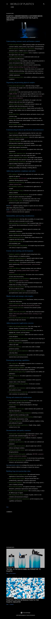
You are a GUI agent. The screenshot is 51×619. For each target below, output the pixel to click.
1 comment (11, 604)
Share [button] (7, 506)
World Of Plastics (22, 3)
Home (12, 7)
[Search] (44, 3)
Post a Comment (12, 573)
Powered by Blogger (26, 612)
